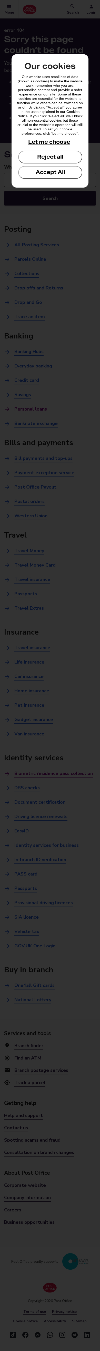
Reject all (50, 156)
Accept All (50, 172)
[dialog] (50, 121)
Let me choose (49, 142)
